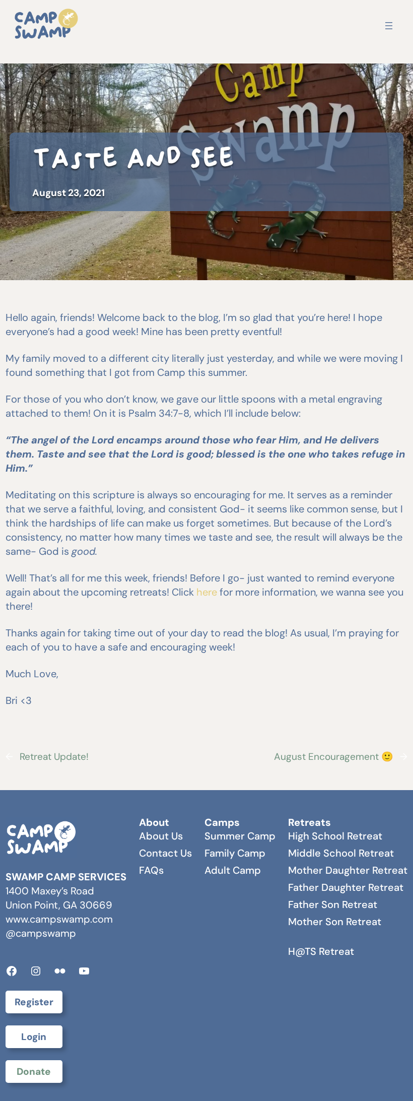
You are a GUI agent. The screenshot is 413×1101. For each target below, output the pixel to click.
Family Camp (234, 853)
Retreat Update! (54, 756)
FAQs (151, 870)
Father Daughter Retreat (345, 887)
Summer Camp (240, 836)
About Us (161, 836)
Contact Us (165, 853)
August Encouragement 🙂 (333, 756)
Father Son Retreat (332, 904)
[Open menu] (389, 26)
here (206, 592)
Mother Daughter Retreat (347, 870)
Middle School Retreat (341, 853)
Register (34, 1002)
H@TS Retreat (321, 951)
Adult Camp (232, 870)
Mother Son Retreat (334, 921)
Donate (34, 1071)
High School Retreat (335, 836)
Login (33, 1036)
